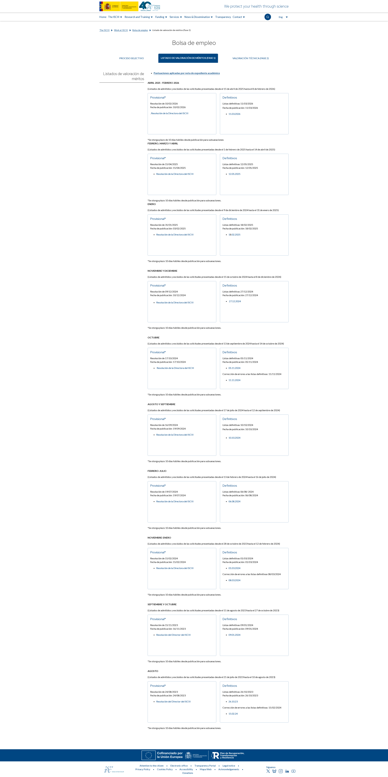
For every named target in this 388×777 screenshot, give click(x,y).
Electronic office (179, 765)
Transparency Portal (205, 765)
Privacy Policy (142, 769)
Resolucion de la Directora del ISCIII (175, 434)
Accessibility (186, 769)
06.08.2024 (234, 501)
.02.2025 (235, 234)
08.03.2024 (234, 580)
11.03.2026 (234, 113)
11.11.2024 (234, 380)
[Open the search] (267, 17)
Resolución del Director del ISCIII (173, 701)
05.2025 (236, 173)
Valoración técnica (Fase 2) (250, 58)
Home (102, 16)
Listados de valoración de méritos (123, 76)
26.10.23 (233, 701)
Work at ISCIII (121, 30)
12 (230, 173)
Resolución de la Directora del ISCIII (169, 113)
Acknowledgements (228, 769)
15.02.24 (233, 713)
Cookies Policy (165, 769)
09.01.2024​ (234, 634)
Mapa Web (206, 769)
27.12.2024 (235, 301)
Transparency (223, 16)
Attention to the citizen (152, 765)
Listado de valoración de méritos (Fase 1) (188, 57)
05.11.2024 (234, 367)
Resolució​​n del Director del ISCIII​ (173, 634)
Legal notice (228, 765)
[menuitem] (102, 17)
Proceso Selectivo (131, 58)
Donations (187, 772)
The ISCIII (104, 30)
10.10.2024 (234, 437)
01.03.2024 (234, 568)
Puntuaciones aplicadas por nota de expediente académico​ (187, 73)
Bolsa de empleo (140, 30)
